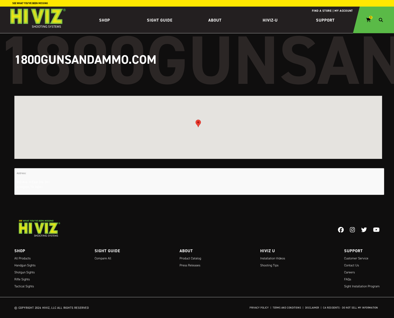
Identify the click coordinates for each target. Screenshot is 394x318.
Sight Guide (160, 20)
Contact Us (351, 265)
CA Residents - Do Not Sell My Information (350, 307)
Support (325, 20)
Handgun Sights (25, 265)
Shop (104, 20)
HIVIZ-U (270, 20)
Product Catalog (190, 258)
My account (343, 11)
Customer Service (356, 258)
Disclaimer (312, 307)
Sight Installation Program (362, 286)
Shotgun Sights (24, 272)
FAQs (347, 279)
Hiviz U (267, 250)
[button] (198, 123)
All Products (22, 258)
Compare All (103, 258)
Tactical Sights (24, 286)
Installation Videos (272, 258)
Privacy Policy (259, 307)
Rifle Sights (22, 279)
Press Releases (190, 265)
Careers (349, 272)
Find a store (321, 11)
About (215, 20)
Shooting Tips (269, 265)
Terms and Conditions (287, 307)
